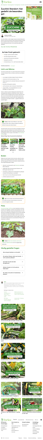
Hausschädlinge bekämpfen (36, 432)
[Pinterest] (41, 420)
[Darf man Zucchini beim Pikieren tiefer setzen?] (23, 141)
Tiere (2, 430)
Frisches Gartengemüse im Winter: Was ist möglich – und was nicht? (7, 294)
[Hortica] (6, 2)
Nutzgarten (5, 4)
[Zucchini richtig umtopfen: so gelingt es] (14, 141)
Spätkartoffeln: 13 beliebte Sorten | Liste (19, 299)
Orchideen (3, 427)
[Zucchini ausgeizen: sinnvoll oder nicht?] (5, 141)
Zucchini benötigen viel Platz (6, 208)
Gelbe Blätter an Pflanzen (15, 428)
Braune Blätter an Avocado (15, 431)
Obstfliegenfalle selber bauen (37, 426)
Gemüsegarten (11, 4)
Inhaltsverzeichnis (8, 65)
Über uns (36, 419)
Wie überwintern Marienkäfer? (25, 425)
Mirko (5, 281)
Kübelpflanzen (4, 428)
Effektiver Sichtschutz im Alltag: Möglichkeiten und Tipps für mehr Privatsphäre (19, 293)
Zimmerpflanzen (4, 425)
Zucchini (22, 4)
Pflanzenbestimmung (29, 419)
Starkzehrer (17, 165)
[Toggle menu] (41, 2)
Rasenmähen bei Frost (16, 425)
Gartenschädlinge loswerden (36, 429)
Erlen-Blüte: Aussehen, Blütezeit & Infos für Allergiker (7, 299)
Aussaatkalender (21, 419)
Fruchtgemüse (17, 4)
